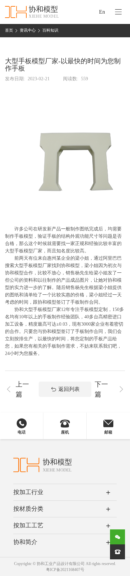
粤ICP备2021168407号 (65, 569)
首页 (9, 30)
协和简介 (25, 542)
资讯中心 (28, 30)
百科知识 (50, 30)
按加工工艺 (28, 525)
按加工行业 (28, 492)
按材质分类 (28, 508)
